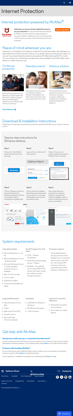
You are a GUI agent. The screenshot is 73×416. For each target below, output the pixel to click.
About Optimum (42, 381)
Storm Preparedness (26, 376)
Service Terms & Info (6, 381)
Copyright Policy (19, 381)
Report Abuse (4, 376)
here (46, 343)
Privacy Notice (30, 381)
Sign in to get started (62, 30)
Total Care (4, 383)
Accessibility (14, 376)
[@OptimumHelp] (39, 371)
